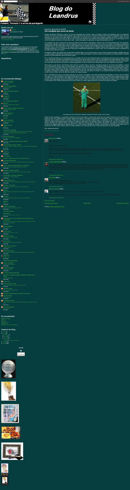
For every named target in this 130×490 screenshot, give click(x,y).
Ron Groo (52, 177)
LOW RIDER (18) (7, 114)
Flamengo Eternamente (9, 160)
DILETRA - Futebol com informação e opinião (15, 141)
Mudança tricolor (7, 247)
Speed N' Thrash (7, 288)
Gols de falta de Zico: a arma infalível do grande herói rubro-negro (18, 162)
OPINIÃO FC (6, 255)
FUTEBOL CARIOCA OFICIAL (11, 170)
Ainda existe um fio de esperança (11, 176)
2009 (4, 341)
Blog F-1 (5, 118)
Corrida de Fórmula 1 (9, 136)
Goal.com (3, 321)
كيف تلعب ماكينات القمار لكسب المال (11, 214)
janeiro (5, 339)
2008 (4, 343)
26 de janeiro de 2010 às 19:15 (56, 159)
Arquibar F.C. (6, 96)
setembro (6, 334)
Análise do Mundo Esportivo (10, 91)
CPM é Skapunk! (7, 297)
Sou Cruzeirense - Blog (9, 283)
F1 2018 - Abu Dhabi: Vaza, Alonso (11, 104)
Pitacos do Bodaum (8, 263)
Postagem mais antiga (122, 203)
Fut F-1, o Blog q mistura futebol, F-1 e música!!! (16, 165)
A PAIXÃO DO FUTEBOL (9, 86)
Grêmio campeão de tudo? (9, 109)
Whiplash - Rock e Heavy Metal (9, 324)
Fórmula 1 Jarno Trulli (9, 185)
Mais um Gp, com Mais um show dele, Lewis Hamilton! (15, 186)
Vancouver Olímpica (8, 307)
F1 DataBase (6, 156)
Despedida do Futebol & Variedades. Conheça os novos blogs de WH (19, 181)
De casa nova (6, 227)
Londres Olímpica (8, 226)
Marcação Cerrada (8, 236)
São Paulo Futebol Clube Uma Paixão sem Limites (16, 293)
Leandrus (14, 30)
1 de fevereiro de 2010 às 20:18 (56, 197)
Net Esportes (6, 241)
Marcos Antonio (54, 189)
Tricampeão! (6, 97)
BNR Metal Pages (5, 318)
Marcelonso (53, 138)
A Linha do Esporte (8, 81)
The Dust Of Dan (7, 295)
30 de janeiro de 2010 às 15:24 (56, 175)
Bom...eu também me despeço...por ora (12, 207)
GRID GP (5, 201)
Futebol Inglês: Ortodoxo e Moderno (12, 175)
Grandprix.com (5, 322)
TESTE (5, 202)
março (5, 336)
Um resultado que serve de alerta (11, 340)
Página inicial (87, 203)
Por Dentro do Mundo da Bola (11, 272)
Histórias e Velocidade (9, 206)
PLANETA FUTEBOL (8, 267)
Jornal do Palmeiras (8, 211)
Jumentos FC (6, 213)
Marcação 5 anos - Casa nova (10, 237)
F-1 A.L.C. (5, 151)
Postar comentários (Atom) (57, 206)
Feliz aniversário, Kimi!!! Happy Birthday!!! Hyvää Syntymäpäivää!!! (18, 252)
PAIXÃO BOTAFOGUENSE (10, 260)
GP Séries (6, 196)
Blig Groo (5, 103)
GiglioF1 (5, 190)
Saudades (5, 92)
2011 (4, 331)
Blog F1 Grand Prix (8, 120)
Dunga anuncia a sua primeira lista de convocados (15, 166)
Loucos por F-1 (7, 231)
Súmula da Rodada (7, 269)
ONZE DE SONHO (7, 87)
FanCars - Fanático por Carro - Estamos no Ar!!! (16, 158)
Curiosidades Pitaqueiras (9, 264)
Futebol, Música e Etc (9, 180)
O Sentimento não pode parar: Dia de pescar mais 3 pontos (17, 171)
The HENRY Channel (8, 300)
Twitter (4, 53)
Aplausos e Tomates (8, 82)
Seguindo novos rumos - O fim (10, 232)
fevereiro (6, 337)
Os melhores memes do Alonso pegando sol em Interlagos (16, 197)
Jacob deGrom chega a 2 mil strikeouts (12, 242)
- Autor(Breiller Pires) (8, 278)
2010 (4, 333)
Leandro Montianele (55, 161)
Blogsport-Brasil (7, 125)
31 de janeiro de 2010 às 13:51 (56, 186)
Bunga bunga (6, 152)
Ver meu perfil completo (7, 39)
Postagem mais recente (51, 203)
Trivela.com (4, 323)
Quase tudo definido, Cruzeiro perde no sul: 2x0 (14, 285)
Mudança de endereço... (8, 121)
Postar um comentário (50, 200)
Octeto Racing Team (8, 250)
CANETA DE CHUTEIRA (9, 130)
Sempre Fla (6, 281)
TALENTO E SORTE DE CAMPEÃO (11, 137)
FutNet (3, 319)
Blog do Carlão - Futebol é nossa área (13, 108)
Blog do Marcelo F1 (8, 113)
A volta (4, 126)
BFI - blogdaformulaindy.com (11, 101)
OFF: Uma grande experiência (10, 290)
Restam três (6, 257)
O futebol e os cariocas (9, 246)
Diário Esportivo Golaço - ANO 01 (12, 144)
